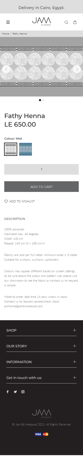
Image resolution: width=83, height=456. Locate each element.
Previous (6, 69)
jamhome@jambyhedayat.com (23, 306)
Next (77, 69)
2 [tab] (43, 100)
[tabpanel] (41, 66)
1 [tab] (40, 100)
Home (5, 33)
